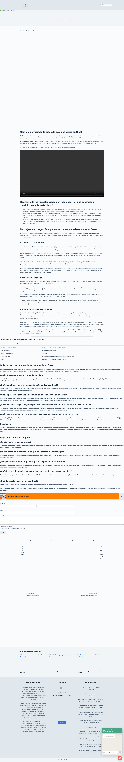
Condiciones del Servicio (6, 526)
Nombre (2, 503)
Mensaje (2, 515)
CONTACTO (62, 722)
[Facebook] (30, 540)
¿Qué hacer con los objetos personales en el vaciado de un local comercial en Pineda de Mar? (91, 707)
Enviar (2, 532)
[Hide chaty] (120, 758)
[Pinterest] (72, 540)
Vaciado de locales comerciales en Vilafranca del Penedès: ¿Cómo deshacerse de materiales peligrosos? (91, 738)
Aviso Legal (91, 689)
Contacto (98, 4)
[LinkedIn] (93, 540)
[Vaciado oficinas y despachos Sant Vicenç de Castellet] (90, 661)
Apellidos (40, 507)
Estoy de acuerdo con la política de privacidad (13, 528)
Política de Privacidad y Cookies (91, 687)
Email (1, 510)
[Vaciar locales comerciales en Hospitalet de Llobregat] (33, 661)
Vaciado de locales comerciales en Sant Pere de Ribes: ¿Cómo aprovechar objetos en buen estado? (90, 714)
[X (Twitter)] (51, 540)
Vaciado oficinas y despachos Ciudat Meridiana (60, 671)
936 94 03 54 (62, 692)
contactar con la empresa (64, 261)
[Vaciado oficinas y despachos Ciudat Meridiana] (62, 661)
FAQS (93, 4)
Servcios (88, 4)
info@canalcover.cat (62, 694)
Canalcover (63, 143)
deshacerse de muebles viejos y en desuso (57, 136)
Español (105, 4)
